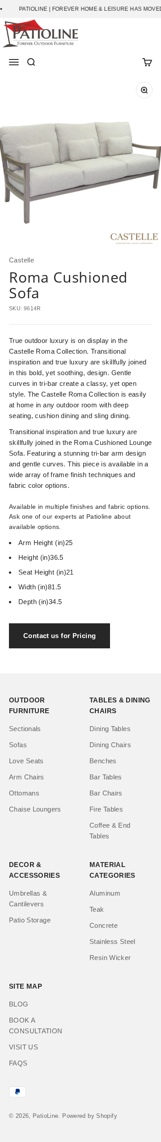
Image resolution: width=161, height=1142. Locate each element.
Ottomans (24, 793)
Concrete (103, 925)
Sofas (18, 745)
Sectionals (25, 728)
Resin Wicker (110, 957)
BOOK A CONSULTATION (36, 1025)
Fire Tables (106, 809)
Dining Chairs (110, 745)
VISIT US (23, 1047)
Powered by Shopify (89, 1115)
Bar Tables (105, 777)
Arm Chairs (26, 777)
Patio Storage (30, 920)
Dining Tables (110, 728)
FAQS (18, 1063)
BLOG (19, 1004)
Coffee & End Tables (110, 830)
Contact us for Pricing (59, 635)
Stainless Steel (112, 941)
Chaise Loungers (35, 809)
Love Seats (26, 761)
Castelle (21, 260)
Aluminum (104, 893)
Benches (103, 761)
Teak (96, 909)
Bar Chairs (106, 793)
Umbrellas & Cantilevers (28, 898)
